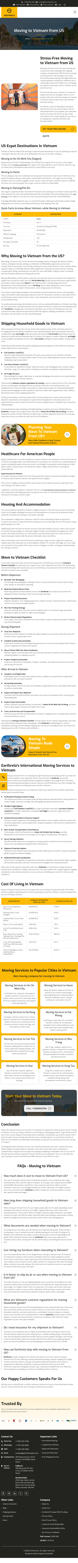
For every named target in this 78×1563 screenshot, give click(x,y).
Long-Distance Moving (50, 1445)
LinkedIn (15, 1493)
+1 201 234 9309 (22, 1445)
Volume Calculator (10, 1504)
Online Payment (48, 5)
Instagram (9, 1493)
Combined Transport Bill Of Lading (55, 1512)
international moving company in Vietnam (60, 490)
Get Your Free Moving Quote (54, 130)
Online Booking (34, 5)
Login (59, 5)
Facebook (3, 1493)
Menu (75, 12)
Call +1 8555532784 (37, 1108)
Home (27, 39)
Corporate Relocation (50, 1453)
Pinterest (26, 1493)
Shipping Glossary (9, 1512)
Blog (4, 1508)
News (5, 1520)
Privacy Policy (47, 1516)
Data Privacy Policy (49, 1520)
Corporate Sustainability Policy (53, 1528)
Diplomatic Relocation (50, 1449)
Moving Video (8, 1516)
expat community (20, 165)
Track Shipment (20, 5)
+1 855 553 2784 (29, 2)
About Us (45, 1504)
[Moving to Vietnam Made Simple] (39, 746)
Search (64, 5)
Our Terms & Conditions (51, 1532)
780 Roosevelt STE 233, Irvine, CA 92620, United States (24, 1470)
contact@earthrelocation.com (47, 2)
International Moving (49, 1441)
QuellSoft (49, 1554)
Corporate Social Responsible (53, 1524)
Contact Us (46, 1508)
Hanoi (38, 219)
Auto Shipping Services (50, 1457)
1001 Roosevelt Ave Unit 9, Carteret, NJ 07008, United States (25, 1459)
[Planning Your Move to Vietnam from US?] (39, 435)
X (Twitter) (20, 1493)
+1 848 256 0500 (22, 1449)
